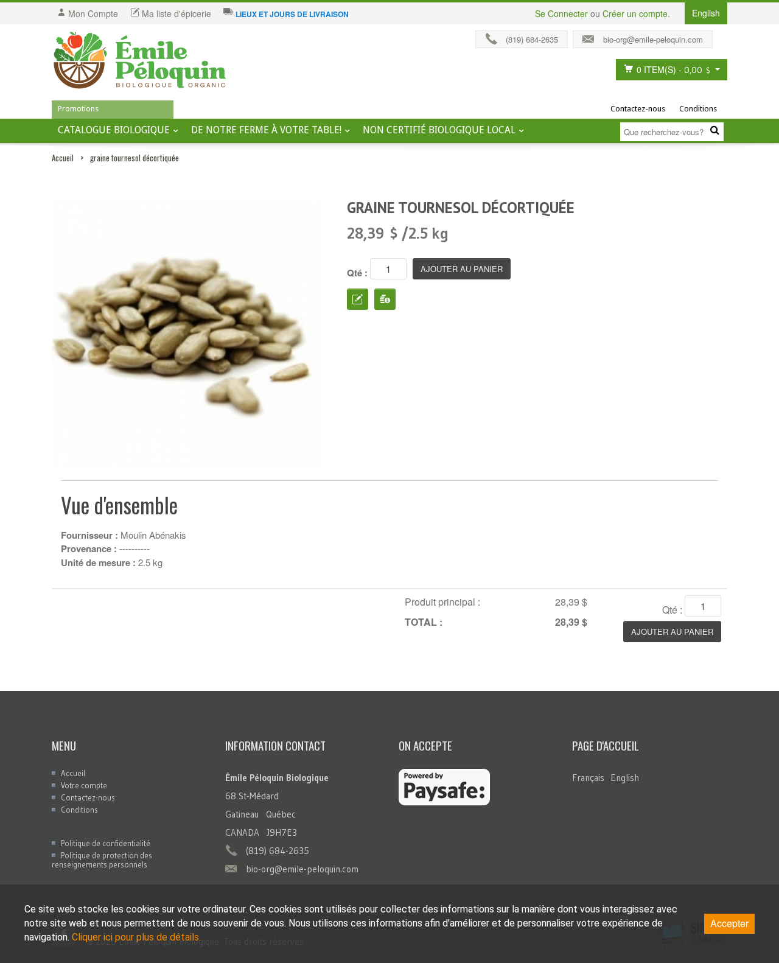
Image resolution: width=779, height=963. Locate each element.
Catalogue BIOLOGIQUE (114, 130)
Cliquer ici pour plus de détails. (136, 937)
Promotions (78, 108)
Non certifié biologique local (439, 130)
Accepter (729, 923)
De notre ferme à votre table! (266, 130)
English (624, 777)
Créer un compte (635, 13)
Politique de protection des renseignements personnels (102, 859)
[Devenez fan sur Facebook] (723, 36)
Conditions (698, 108)
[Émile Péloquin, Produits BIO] (140, 60)
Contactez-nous (637, 108)
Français (588, 777)
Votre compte (84, 785)
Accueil (63, 158)
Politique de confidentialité (105, 843)
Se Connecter (561, 13)
